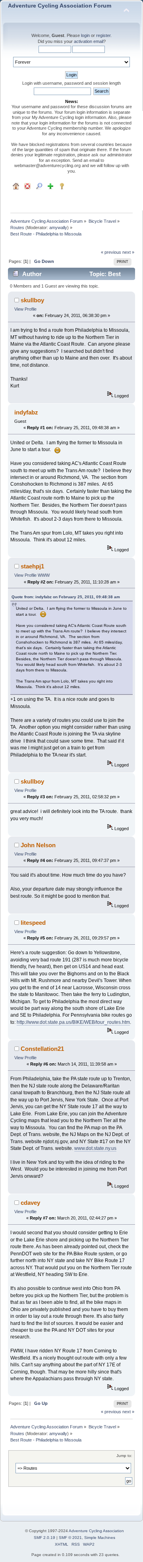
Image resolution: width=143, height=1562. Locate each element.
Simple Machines (99, 1537)
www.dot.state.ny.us (95, 1148)
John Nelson (38, 845)
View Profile (25, 309)
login (85, 35)
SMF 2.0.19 (44, 1537)
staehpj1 (32, 566)
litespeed (33, 922)
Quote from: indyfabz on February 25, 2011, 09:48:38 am (66, 597)
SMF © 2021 (70, 1537)
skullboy (32, 300)
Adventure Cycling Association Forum (59, 6)
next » (128, 252)
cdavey (30, 1202)
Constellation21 (42, 1048)
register (103, 35)
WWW (44, 575)
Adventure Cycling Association (96, 1531)
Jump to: (124, 1455)
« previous (111, 252)
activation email (88, 41)
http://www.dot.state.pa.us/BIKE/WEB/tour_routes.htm (73, 1022)
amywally (58, 227)
